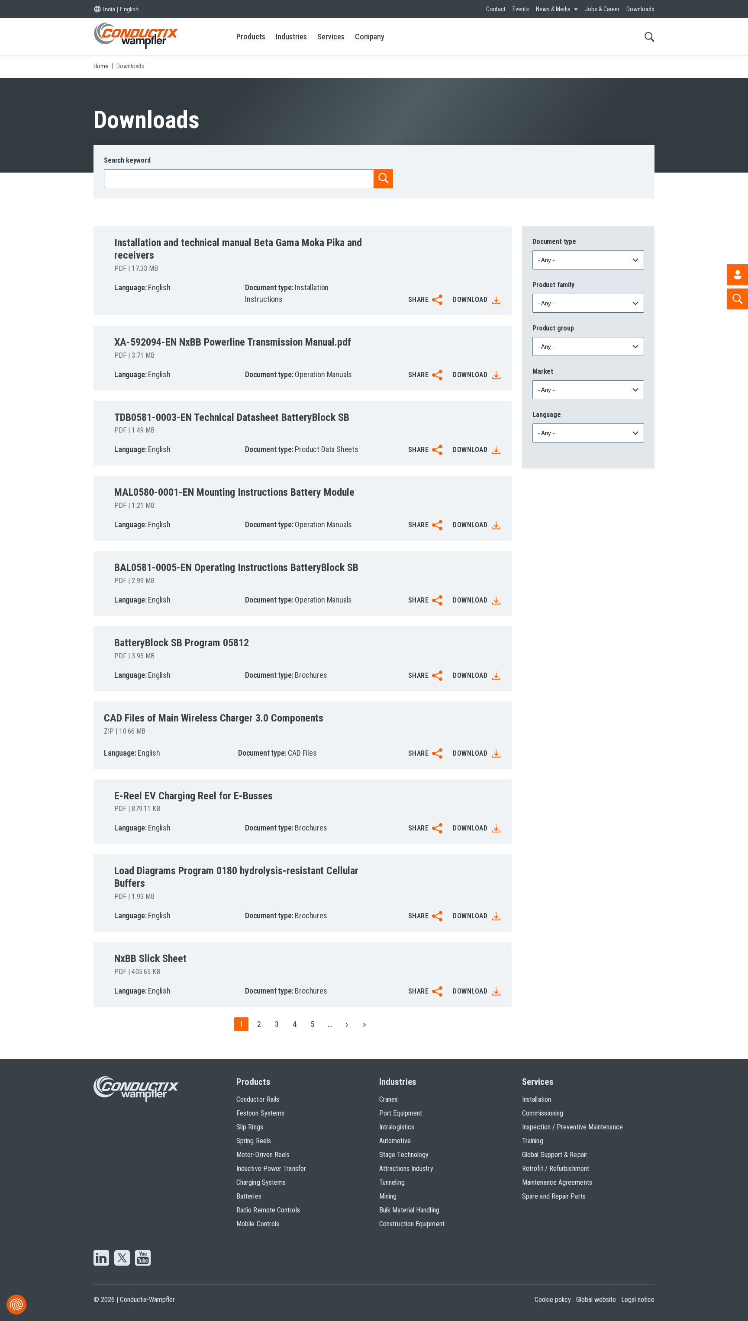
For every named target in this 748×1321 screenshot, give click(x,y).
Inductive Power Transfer (271, 1168)
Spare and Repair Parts (554, 1196)
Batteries (248, 1196)
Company (369, 36)
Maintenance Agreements (557, 1182)
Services (331, 36)
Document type (554, 241)
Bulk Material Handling (409, 1210)
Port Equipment (400, 1113)
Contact (496, 9)
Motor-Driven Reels (263, 1155)
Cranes (388, 1099)
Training (532, 1141)
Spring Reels (253, 1141)
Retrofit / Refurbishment (555, 1168)
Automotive (395, 1141)
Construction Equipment (412, 1224)
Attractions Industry (406, 1168)
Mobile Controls (257, 1224)
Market (542, 371)
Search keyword (127, 160)
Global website (596, 1299)
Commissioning (542, 1113)
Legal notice (637, 1299)
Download (470, 299)
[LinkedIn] (101, 1258)
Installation (536, 1099)
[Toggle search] (649, 36)
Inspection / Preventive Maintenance (572, 1127)
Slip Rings (249, 1127)
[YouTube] (143, 1258)
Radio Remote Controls (268, 1210)
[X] (122, 1258)
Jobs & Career (602, 9)
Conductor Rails (257, 1099)
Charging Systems (261, 1182)
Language (546, 414)
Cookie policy (553, 1299)
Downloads (640, 9)
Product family (553, 285)
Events (521, 9)
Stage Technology (404, 1155)
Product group (553, 328)
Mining (388, 1196)
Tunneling (392, 1182)
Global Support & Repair (554, 1155)
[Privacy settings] (16, 1305)
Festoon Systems (260, 1113)
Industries (291, 36)
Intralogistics (396, 1127)
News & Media (553, 9)
